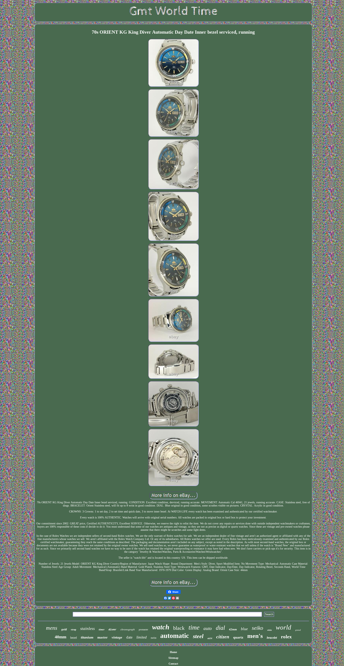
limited (141, 637)
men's (255, 635)
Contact (173, 663)
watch (160, 627)
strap (73, 629)
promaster (143, 629)
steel (198, 636)
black (179, 628)
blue (244, 629)
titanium (87, 637)
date (129, 637)
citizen (222, 636)
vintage (117, 637)
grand (298, 630)
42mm (233, 629)
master (102, 637)
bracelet (272, 637)
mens (51, 628)
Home (173, 652)
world (283, 627)
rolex (286, 636)
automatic (174, 635)
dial (220, 627)
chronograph (127, 629)
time (194, 627)
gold (64, 629)
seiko (257, 628)
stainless (87, 628)
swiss (153, 637)
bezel (73, 637)
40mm (60, 636)
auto (207, 628)
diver (112, 629)
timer (102, 629)
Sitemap (173, 657)
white (269, 630)
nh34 (209, 638)
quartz (238, 637)
